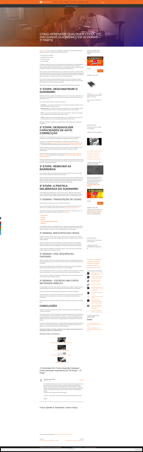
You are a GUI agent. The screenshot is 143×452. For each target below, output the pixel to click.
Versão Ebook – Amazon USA (93, 265)
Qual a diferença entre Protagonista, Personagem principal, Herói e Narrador (96, 301)
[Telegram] (0, 234)
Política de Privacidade (90, 447)
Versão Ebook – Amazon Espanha (94, 267)
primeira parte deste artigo (45, 50)
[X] (0, 220)
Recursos (74, 2)
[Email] (0, 232)
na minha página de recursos (76, 144)
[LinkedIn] (0, 225)
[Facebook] (0, 218)
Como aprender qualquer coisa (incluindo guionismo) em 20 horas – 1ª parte (95, 329)
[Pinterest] (0, 223)
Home (55, 2)
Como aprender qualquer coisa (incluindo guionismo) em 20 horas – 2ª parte (95, 324)
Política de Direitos (77, 447)
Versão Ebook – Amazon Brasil (93, 263)
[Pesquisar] (100, 2)
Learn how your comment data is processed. (64, 434)
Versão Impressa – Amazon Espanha (94, 259)
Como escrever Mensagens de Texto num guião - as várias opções (96, 307)
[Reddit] (0, 227)
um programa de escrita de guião (71, 207)
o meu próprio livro (54, 143)
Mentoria (81, 2)
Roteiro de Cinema (65, 212)
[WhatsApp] (0, 229)
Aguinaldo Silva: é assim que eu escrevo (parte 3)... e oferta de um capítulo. (97, 289)
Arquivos (67, 2)
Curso (60, 2)
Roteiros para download (96, 284)
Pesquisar (89, 68)
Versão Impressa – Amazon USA (93, 153)
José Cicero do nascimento (49, 379)
